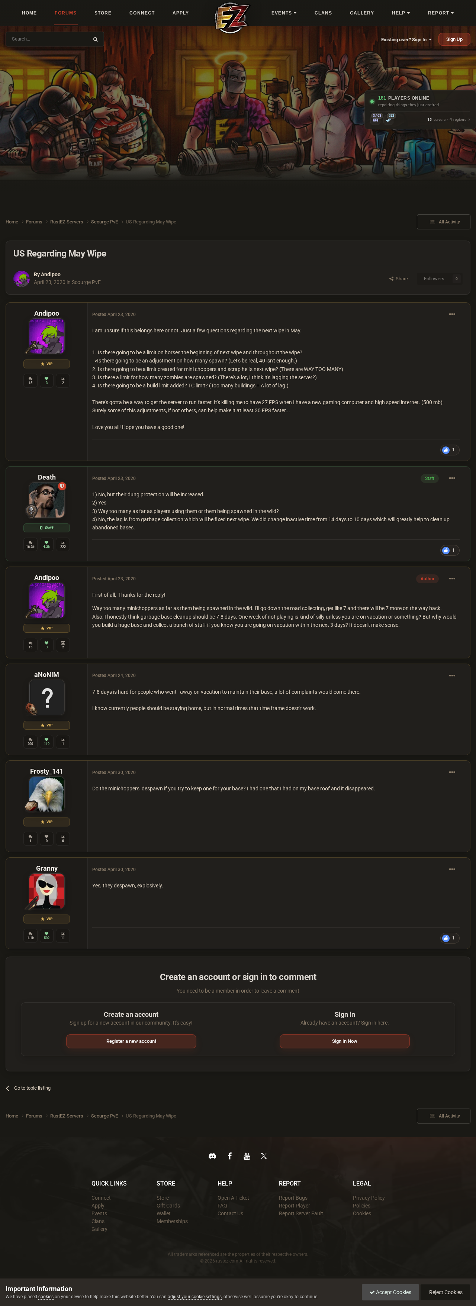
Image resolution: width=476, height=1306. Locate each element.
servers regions (446, 120)
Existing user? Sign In (405, 39)
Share (400, 278)
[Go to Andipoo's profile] (21, 279)
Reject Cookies (445, 1292)
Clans (97, 1221)
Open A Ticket (233, 1198)
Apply (97, 1206)
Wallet (164, 1213)
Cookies (362, 1213)
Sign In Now (344, 1041)
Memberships (172, 1221)
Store (163, 1198)
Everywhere (71, 38)
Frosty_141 (46, 771)
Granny (47, 868)
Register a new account (131, 1041)
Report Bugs (293, 1198)
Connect (101, 1198)
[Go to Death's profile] (47, 500)
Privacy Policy (369, 1198)
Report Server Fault (301, 1213)
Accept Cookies (393, 1292)
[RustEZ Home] (232, 18)
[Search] (95, 39)
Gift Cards (168, 1206)
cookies (46, 1296)
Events (99, 1213)
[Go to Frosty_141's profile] (47, 794)
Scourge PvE (86, 282)
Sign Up (454, 39)
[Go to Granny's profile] (47, 891)
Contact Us (230, 1213)
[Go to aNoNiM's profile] (47, 697)
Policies (361, 1206)
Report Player (294, 1206)
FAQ (222, 1206)
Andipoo (51, 274)
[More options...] (452, 314)
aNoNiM (46, 674)
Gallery (99, 1229)
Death (47, 477)
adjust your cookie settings (195, 1296)
